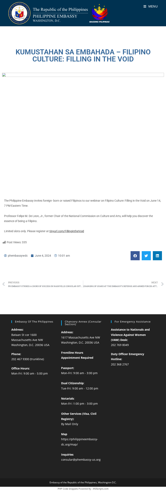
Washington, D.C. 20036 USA (30, 345)
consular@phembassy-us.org (81, 459)
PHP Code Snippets (68, 488)
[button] (135, 255)
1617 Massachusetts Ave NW (80, 337)
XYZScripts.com (101, 488)
